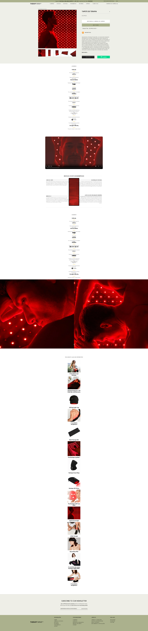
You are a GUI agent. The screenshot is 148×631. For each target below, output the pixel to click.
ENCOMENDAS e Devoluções (98, 623)
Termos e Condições (97, 619)
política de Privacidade (97, 621)
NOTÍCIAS (65, 3)
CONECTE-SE (95, 3)
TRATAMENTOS (73, 3)
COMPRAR (52, 3)
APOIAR (55, 626)
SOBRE (55, 619)
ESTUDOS (59, 3)
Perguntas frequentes (78, 622)
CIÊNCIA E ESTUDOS (58, 621)
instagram (112, 619)
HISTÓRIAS (81, 3)
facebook (112, 621)
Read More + (85, 52)
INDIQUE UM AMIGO (77, 623)
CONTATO (75, 621)
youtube (112, 622)
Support (88, 3)
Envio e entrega (95, 622)
